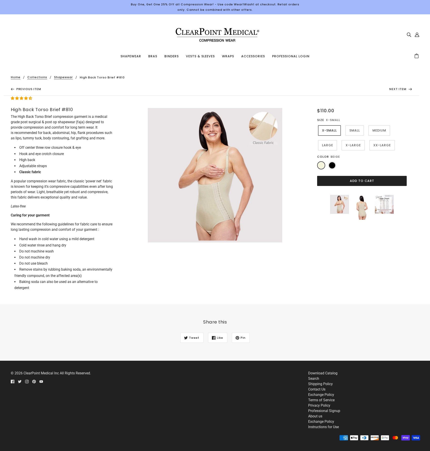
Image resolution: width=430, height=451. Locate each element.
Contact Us (316, 389)
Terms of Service (321, 400)
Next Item (398, 89)
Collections (37, 77)
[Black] (332, 165)
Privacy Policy (319, 405)
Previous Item (28, 89)
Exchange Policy (321, 395)
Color (323, 157)
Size (320, 120)
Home (15, 77)
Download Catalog (323, 373)
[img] (409, 34)
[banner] (215, 34)
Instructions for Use (323, 427)
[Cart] (417, 56)
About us (315, 416)
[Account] (417, 34)
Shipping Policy (320, 384)
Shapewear (63, 77)
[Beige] (321, 165)
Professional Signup (324, 411)
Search (313, 378)
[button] (22, 98)
